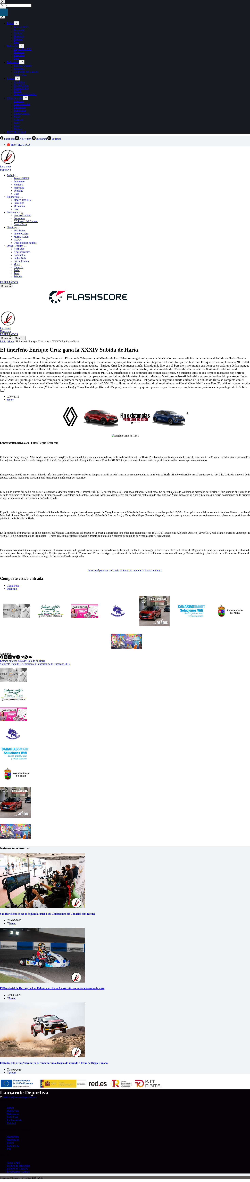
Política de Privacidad (18, 1165)
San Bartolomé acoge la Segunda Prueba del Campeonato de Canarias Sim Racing (47, 913)
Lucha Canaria (21, 261)
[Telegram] (22, 657)
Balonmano (13, 212)
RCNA (17, 239)
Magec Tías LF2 (22, 199)
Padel (17, 270)
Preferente (19, 181)
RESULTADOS (9, 282)
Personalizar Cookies (18, 1171)
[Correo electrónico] (30, 657)
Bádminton (20, 255)
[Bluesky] (14, 657)
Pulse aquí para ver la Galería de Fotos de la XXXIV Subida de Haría (125, 570)
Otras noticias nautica (25, 242)
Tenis (16, 273)
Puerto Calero (21, 233)
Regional (18, 184)
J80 (9, 1149)
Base (16, 193)
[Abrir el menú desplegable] (16, 176)
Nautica (11, 227)
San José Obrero (22, 215)
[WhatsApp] (26, 657)
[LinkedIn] (10, 657)
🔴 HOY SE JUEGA (18, 144)
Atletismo (19, 248)
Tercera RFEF (21, 178)
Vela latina (19, 230)
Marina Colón (21, 236)
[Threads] (18, 657)
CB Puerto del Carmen (26, 221)
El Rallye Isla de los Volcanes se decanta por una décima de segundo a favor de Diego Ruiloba (54, 1063)
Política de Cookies (17, 1168)
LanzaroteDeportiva (5, 168)
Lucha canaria (14, 1120)
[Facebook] (2, 657)
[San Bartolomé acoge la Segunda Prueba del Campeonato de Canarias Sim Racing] (42, 907)
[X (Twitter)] (6, 657)
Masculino (19, 206)
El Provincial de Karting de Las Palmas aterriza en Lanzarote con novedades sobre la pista (52, 988)
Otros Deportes (15, 245)
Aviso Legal (13, 1162)
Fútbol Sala (20, 258)
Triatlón (18, 276)
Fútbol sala (13, 1117)
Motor (17, 264)
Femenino (19, 187)
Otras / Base (20, 224)
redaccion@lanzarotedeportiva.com (20, 1097)
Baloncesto (13, 196)
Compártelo (13, 585)
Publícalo (12, 588)
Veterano (18, 190)
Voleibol (11, 1123)
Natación (18, 267)
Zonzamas (19, 218)
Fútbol (10, 175)
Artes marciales (22, 251)
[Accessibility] (4, 12)
